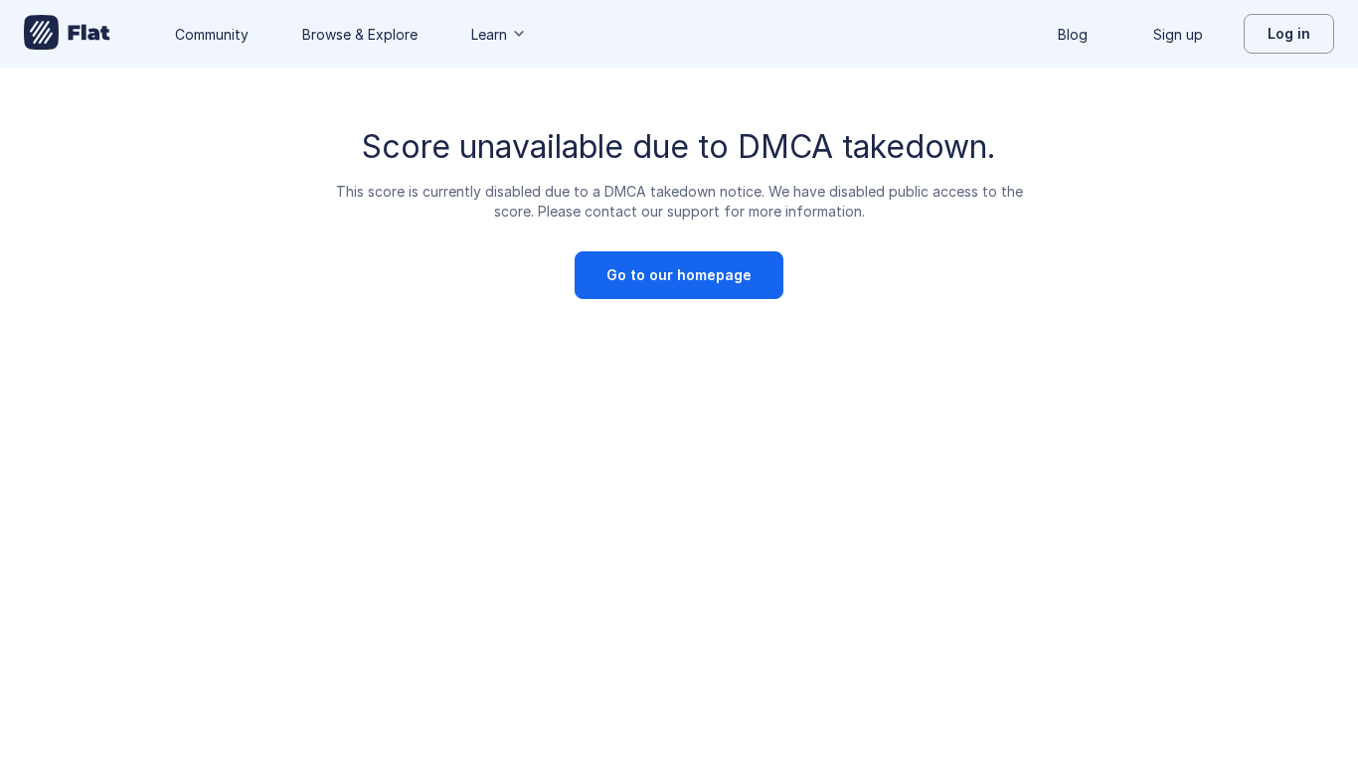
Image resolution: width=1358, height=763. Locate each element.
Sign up (1178, 34)
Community (212, 34)
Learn (489, 34)
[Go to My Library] (67, 34)
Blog (1073, 34)
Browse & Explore (360, 34)
